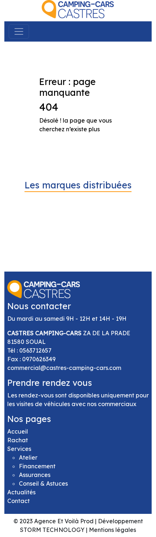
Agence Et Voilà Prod (64, 521)
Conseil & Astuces (43, 483)
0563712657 (35, 350)
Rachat (17, 440)
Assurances (34, 474)
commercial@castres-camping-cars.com (64, 367)
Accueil (17, 431)
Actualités (21, 492)
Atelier (28, 457)
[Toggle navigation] (19, 31)
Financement (37, 466)
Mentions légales (112, 529)
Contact (18, 500)
